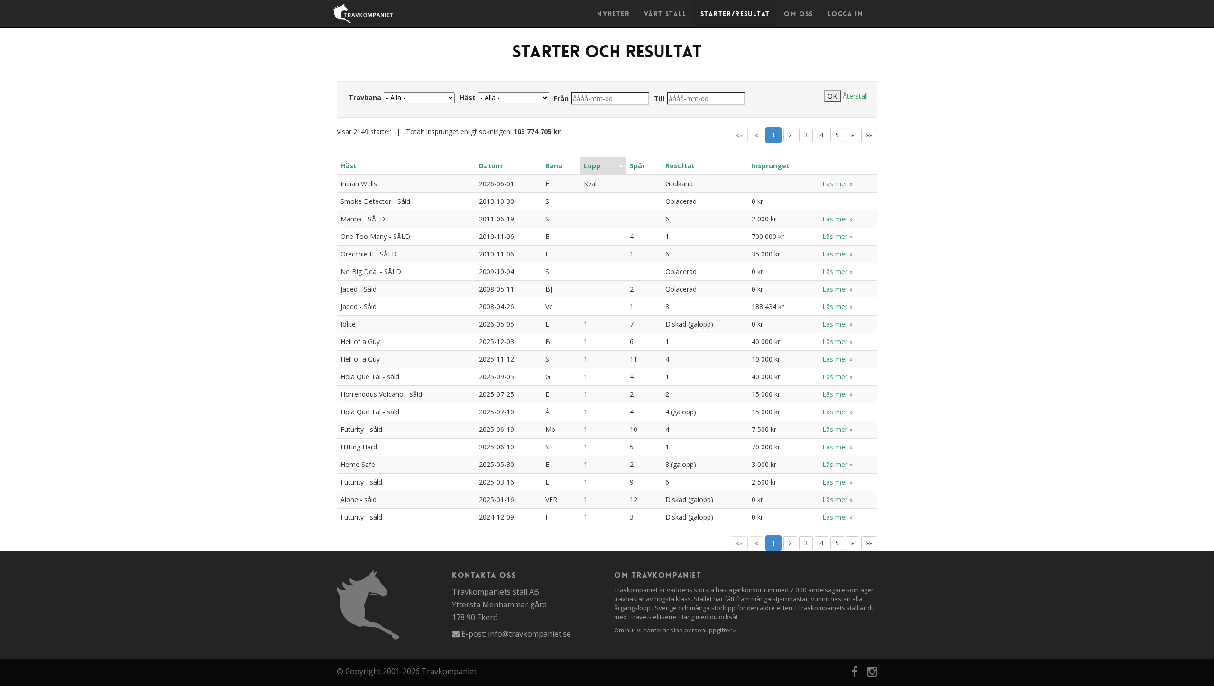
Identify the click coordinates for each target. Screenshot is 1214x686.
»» (869, 135)
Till (659, 98)
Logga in (845, 13)
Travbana (365, 97)
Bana (553, 165)
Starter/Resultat (735, 13)
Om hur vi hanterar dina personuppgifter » (675, 630)
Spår (637, 165)
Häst (468, 97)
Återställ (855, 96)
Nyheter (613, 13)
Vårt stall (665, 13)
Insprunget (771, 165)
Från (561, 98)
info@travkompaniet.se (529, 634)
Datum (490, 165)
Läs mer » (837, 183)
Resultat (680, 165)
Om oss (798, 13)
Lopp (592, 165)
